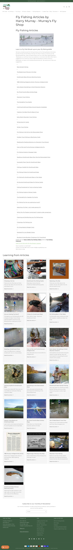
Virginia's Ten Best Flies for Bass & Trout (28, 112)
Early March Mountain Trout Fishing (26, 117)
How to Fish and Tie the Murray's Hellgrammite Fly (31, 147)
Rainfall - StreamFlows (42, 524)
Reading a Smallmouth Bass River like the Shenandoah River (33, 157)
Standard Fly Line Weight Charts (26, 232)
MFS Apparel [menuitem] (63, 11)
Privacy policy (33, 548)
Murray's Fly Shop (21, 548)
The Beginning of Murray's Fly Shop (26, 72)
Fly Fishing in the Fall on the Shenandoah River (30, 132)
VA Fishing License (41, 522)
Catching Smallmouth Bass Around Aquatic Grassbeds (32, 107)
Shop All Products (24, 531)
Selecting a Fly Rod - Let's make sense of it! (29, 207)
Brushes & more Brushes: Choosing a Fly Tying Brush (31, 237)
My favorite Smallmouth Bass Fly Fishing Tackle (30, 182)
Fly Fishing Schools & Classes (60, 526)
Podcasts (56, 524)
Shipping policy (46, 548)
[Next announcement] (69, 1)
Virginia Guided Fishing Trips (60, 528)
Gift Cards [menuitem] (4, 11)
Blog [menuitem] (51, 11)
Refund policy (27, 548)
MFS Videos (56, 522)
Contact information (54, 548)
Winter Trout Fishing (22, 127)
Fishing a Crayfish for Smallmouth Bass (27, 167)
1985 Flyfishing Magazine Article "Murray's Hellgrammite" (32, 82)
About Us (22, 528)
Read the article (8, 288)
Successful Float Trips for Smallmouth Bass (28, 162)
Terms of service (40, 548)
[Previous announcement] (3, 1)
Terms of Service (40, 530)
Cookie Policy (40, 534)
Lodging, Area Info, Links (42, 520)
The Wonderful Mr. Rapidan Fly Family (27, 197)
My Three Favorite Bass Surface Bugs (27, 92)
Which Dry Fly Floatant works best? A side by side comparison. (34, 212)
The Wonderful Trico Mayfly (24, 102)
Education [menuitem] (55, 11)
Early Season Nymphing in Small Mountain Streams (31, 87)
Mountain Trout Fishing (23, 97)
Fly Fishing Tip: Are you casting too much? (28, 202)
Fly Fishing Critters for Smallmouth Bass (28, 172)
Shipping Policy (40, 532)
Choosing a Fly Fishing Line (24, 222)
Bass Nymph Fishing (22, 67)
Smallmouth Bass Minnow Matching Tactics (29, 77)
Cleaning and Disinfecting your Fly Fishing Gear (30, 217)
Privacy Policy (40, 526)
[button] (64, 7)
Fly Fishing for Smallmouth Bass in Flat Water (29, 177)
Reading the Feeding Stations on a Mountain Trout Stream (33, 142)
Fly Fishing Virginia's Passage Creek (27, 152)
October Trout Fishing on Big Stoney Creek (28, 137)
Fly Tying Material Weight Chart (25, 227)
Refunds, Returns (40, 528)
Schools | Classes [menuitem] (26, 11)
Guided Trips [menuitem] (45, 11)
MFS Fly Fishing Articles (59, 520)
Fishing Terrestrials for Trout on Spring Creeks (29, 187)
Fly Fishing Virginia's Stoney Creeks (26, 192)
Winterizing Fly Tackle (23, 122)
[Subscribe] (45, 511)
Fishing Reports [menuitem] (36, 11)
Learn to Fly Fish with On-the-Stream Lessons (28, 243)
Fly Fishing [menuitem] (10, 11)
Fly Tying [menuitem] (18, 11)
